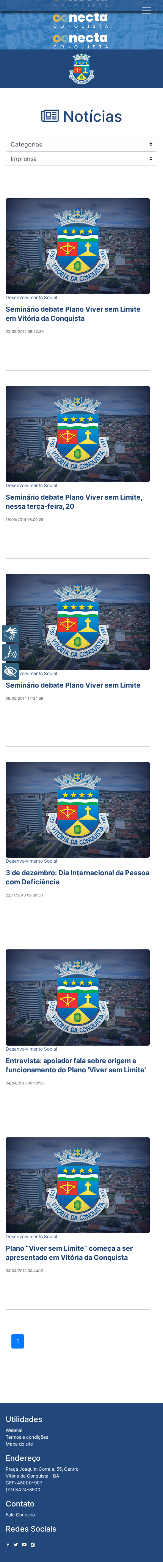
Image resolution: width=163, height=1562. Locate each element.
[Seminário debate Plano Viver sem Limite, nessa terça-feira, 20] (78, 434)
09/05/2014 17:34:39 (24, 698)
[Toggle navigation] (146, 10)
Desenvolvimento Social (31, 297)
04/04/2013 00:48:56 (25, 1083)
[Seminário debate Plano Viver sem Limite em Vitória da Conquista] (78, 246)
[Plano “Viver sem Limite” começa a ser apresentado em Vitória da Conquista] (78, 1185)
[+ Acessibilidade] (10, 671)
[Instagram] (32, 1545)
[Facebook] (8, 1545)
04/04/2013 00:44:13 (24, 1270)
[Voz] (10, 652)
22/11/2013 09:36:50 (24, 895)
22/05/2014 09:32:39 (25, 331)
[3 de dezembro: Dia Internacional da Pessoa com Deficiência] (78, 810)
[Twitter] (16, 1545)
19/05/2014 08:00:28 (24, 519)
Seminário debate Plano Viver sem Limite (73, 685)
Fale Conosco (20, 1514)
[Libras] (10, 633)
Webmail (15, 1430)
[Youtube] (24, 1545)
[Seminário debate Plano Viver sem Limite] (78, 622)
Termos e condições (27, 1437)
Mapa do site (19, 1444)
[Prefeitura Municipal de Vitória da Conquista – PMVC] (81, 68)
